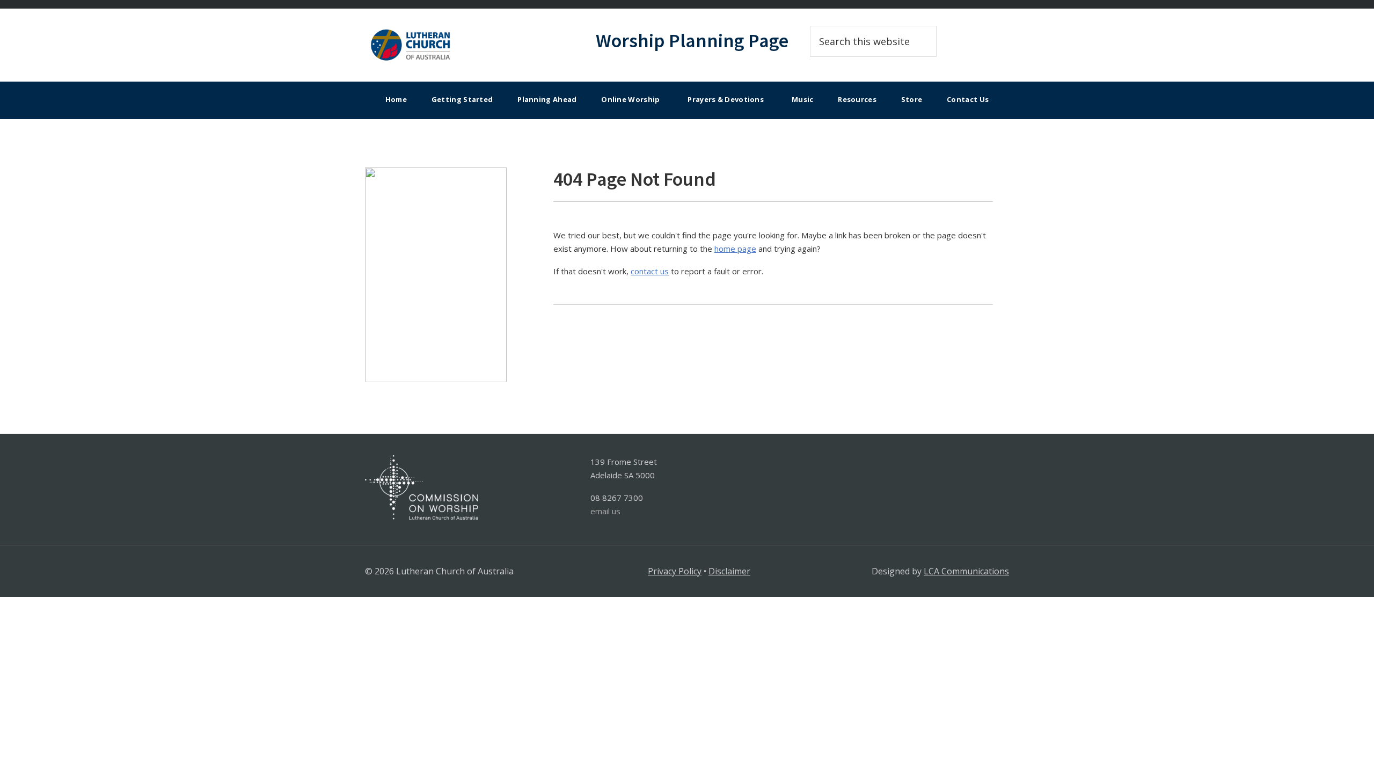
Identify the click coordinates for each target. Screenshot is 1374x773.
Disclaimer (729, 571)
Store (912, 99)
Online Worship (630, 99)
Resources (857, 99)
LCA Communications (966, 571)
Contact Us (968, 99)
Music (803, 99)
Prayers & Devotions (726, 99)
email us (605, 511)
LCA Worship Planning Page (461, 45)
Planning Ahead (546, 99)
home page (735, 248)
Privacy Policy (674, 571)
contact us (650, 271)
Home (396, 99)
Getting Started (462, 99)
